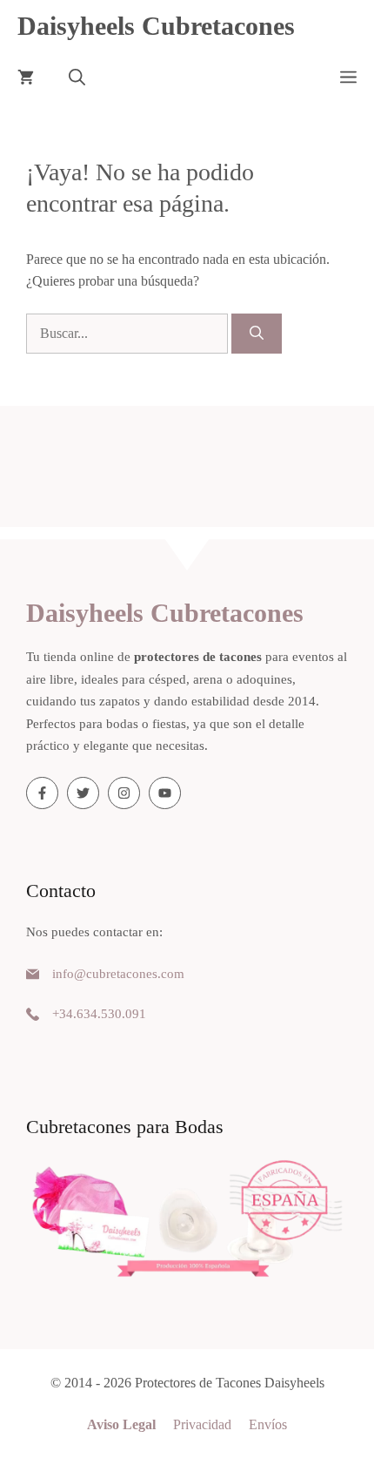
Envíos (268, 1424)
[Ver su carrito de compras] (25, 78)
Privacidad (202, 1424)
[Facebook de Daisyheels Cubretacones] (42, 793)
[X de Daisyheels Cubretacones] (83, 793)
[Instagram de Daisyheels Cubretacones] (124, 793)
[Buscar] (256, 334)
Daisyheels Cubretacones (156, 25)
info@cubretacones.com (118, 974)
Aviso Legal (121, 1424)
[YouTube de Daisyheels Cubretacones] (165, 793)
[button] (77, 78)
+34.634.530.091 (99, 1014)
